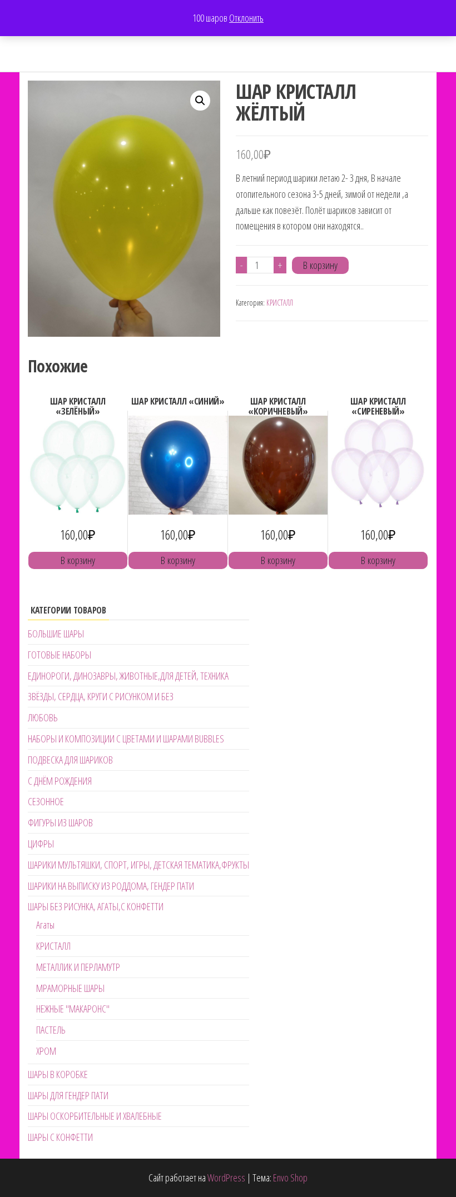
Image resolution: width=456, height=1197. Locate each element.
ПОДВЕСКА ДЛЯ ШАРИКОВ (70, 759)
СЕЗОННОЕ (46, 801)
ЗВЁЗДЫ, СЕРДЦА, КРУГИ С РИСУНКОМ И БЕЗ (101, 696)
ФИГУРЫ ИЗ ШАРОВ (60, 822)
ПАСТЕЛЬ (51, 1029)
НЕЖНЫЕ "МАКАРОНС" (73, 1008)
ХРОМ (46, 1051)
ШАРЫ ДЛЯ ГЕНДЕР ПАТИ (68, 1095)
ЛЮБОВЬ (43, 717)
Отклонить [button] (246, 17)
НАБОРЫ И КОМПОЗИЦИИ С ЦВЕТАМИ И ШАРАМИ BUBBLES (126, 738)
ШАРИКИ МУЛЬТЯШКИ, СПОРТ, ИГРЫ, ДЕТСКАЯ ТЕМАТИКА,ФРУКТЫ (138, 864)
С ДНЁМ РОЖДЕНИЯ (60, 780)
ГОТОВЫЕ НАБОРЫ (59, 654)
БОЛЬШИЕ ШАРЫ (56, 633)
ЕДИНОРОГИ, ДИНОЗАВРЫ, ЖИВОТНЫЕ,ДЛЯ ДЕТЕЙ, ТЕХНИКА (128, 675)
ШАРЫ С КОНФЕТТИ (60, 1137)
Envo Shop (290, 1177)
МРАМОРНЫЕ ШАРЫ (70, 988)
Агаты (45, 924)
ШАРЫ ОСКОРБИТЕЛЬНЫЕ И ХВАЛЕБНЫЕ (95, 1116)
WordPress (226, 1177)
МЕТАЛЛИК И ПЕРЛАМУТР (78, 967)
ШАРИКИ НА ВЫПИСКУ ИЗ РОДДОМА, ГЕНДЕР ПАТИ (111, 885)
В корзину (320, 265)
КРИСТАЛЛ (279, 302)
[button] (200, 101)
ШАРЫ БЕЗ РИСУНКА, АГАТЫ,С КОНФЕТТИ (95, 906)
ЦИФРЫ (41, 843)
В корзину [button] (78, 560)
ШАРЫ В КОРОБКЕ (58, 1074)
